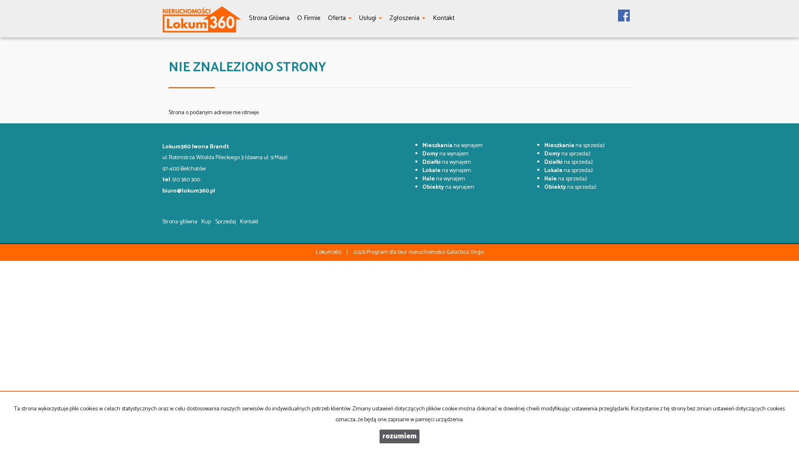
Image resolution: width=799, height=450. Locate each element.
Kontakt (249, 222)
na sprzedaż (574, 145)
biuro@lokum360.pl (188, 191)
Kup (206, 222)
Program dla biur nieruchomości (407, 252)
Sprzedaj (225, 222)
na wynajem (452, 145)
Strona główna (179, 222)
